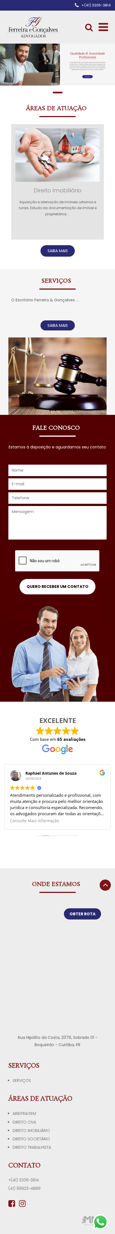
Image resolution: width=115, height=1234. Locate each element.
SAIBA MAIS (57, 251)
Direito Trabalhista (32, 1147)
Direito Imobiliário (31, 1130)
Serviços (22, 1080)
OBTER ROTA (82, 914)
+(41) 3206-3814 (23, 1180)
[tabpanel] (57, 65)
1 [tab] (58, 92)
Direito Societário (31, 1139)
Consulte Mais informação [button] (34, 820)
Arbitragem (24, 1113)
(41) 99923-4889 (24, 1188)
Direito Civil (25, 1122)
